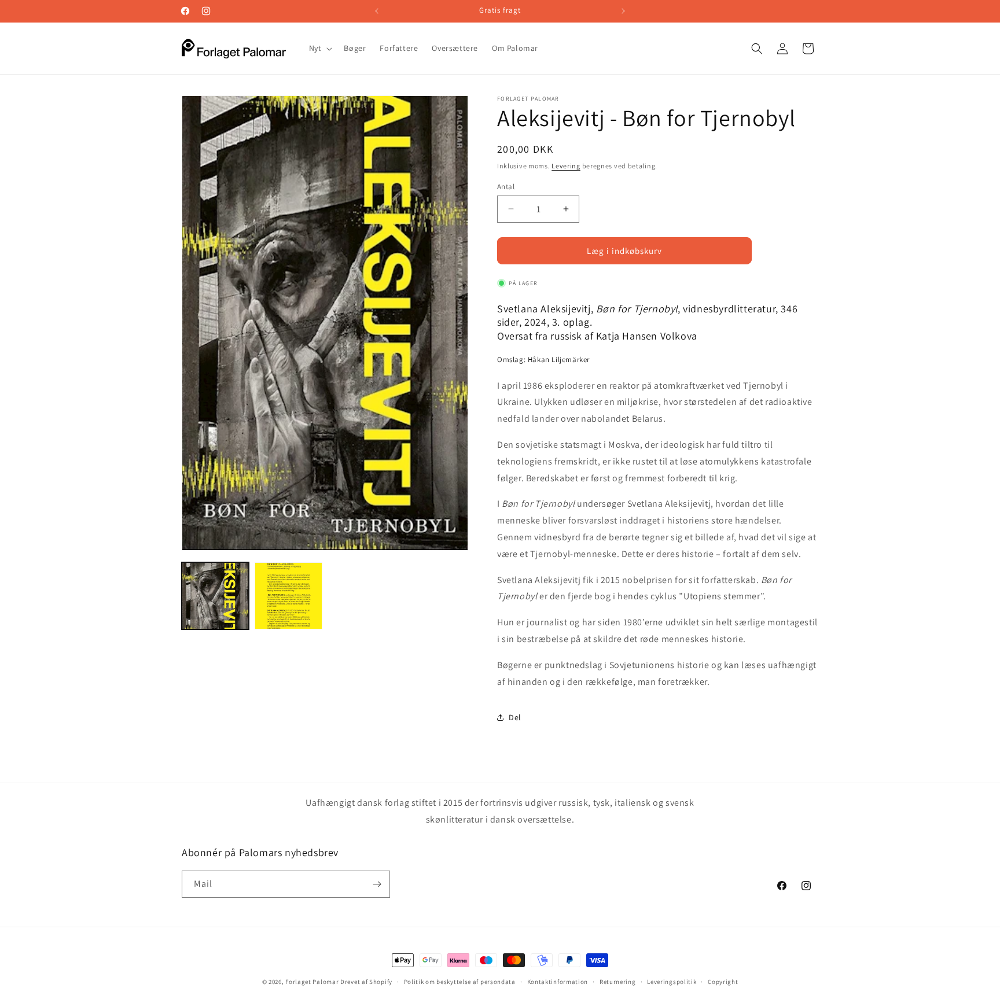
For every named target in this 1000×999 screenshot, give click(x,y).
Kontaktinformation (558, 982)
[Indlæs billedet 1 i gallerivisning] (215, 595)
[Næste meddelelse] (623, 11)
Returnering (618, 982)
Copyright (723, 982)
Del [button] (515, 717)
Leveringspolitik (671, 982)
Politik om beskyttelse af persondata (460, 982)
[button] (319, 48)
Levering (566, 165)
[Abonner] (376, 884)
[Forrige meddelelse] (376, 11)
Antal (505, 186)
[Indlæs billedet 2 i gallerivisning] (288, 595)
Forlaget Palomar (312, 982)
